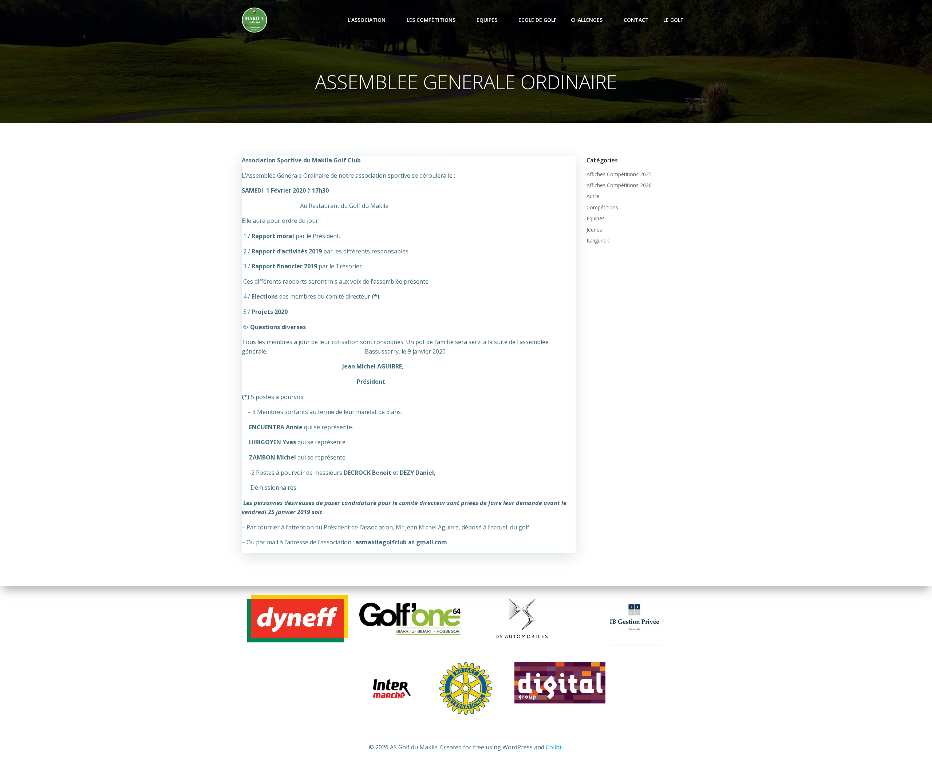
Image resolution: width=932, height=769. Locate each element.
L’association (367, 19)
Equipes (487, 19)
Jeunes (594, 229)
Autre (593, 196)
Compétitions (602, 207)
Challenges (587, 19)
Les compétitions (431, 19)
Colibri (555, 747)
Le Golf (673, 19)
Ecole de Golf (537, 19)
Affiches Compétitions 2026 (619, 185)
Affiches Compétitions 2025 (619, 174)
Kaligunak (598, 240)
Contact (636, 19)
